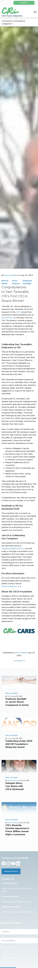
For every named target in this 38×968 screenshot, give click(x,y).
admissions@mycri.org (26, 912)
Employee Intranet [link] (11, 871)
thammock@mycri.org (11, 586)
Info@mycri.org (23, 901)
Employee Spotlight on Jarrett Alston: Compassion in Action (17, 701)
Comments (18, 661)
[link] (12, 12)
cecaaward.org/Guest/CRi (13, 548)
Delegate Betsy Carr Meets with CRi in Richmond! (14, 786)
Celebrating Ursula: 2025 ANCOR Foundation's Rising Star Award (18, 744)
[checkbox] (19, 957)
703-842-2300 (8, 901)
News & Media (10, 275)
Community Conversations (13, 21)
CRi (8, 696)
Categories (7, 24)
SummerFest (7, 317)
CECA (19, 312)
